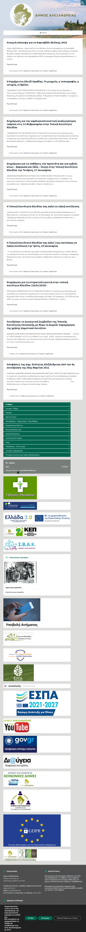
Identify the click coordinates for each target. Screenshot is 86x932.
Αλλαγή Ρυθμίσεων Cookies (67, 918)
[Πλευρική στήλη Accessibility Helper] (83, 2)
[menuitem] (37, 404)
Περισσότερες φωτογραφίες (15, 592)
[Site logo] (43, 26)
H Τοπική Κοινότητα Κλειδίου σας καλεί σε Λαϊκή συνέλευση (43, 206)
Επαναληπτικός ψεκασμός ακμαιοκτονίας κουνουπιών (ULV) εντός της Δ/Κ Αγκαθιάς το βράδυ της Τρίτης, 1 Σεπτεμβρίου (64, 888)
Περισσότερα (12, 64)
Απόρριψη (45, 918)
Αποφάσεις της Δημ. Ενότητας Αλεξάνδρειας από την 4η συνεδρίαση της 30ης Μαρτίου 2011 (40, 366)
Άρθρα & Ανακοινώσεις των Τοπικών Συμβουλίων (40, 71)
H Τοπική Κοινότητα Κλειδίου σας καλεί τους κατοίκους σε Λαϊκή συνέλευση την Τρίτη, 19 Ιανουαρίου (42, 244)
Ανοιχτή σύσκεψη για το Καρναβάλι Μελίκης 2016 (37, 42)
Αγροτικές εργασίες (14, 587)
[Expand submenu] (69, 404)
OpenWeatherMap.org (28, 470)
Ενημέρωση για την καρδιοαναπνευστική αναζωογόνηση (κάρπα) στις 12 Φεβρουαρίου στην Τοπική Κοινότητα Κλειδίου (41, 124)
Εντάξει (31, 918)
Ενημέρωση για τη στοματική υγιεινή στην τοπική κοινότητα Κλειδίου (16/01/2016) (37, 283)
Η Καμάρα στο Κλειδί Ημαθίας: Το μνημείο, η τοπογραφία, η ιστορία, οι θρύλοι (43, 83)
